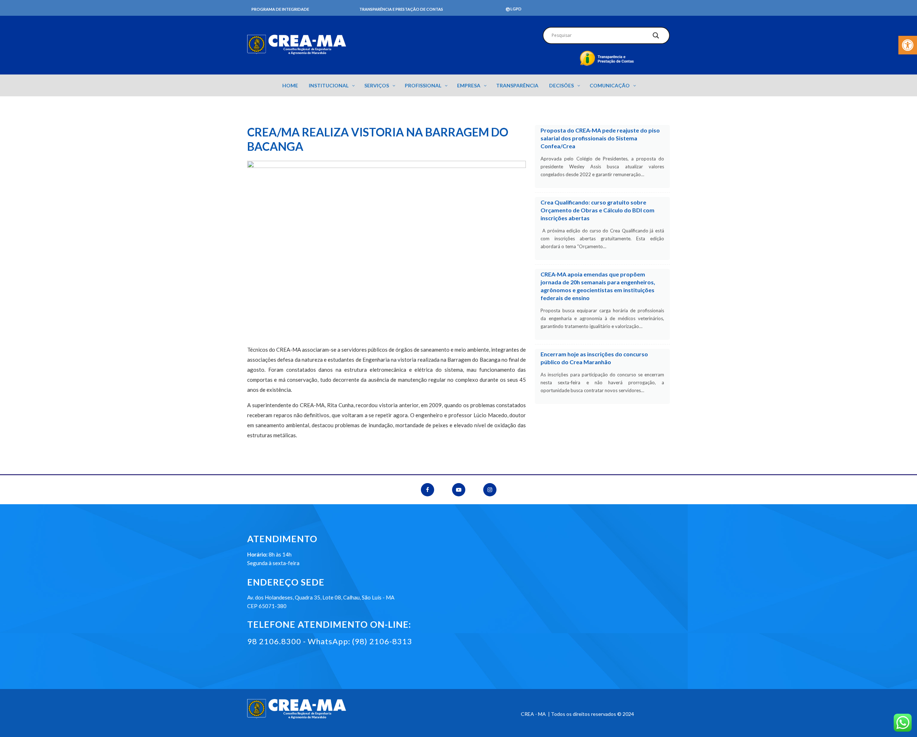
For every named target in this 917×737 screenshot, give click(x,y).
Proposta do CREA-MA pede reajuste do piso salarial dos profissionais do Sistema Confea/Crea (600, 138)
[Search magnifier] (655, 37)
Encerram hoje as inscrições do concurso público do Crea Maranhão (594, 358)
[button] (907, 45)
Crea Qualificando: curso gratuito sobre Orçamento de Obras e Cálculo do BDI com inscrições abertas (597, 210)
